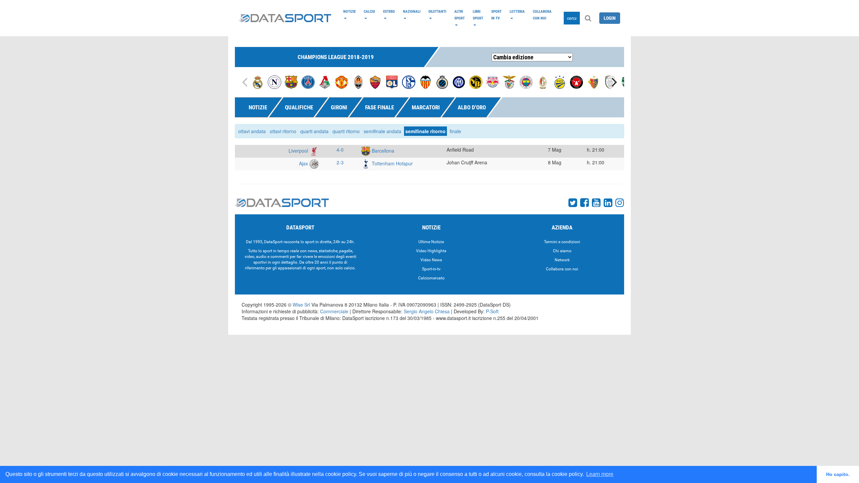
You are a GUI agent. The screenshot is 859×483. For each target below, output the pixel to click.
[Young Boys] (475, 81)
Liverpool (299, 150)
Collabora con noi (542, 14)
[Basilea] (593, 81)
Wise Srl (301, 304)
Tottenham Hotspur (391, 163)
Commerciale (334, 311)
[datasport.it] (285, 18)
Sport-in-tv (431, 269)
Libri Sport (478, 14)
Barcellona (382, 150)
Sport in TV (496, 14)
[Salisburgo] (492, 81)
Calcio (369, 11)
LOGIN (610, 18)
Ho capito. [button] (838, 474)
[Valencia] (425, 81)
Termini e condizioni (562, 241)
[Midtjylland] (576, 81)
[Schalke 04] (408, 81)
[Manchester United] (341, 81)
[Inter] (459, 81)
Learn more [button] (599, 474)
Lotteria (517, 11)
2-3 (340, 162)
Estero (389, 11)
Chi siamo (562, 251)
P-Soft (492, 311)
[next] (613, 82)
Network (562, 260)
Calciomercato (431, 278)
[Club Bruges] (442, 81)
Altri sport (459, 14)
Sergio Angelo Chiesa (427, 311)
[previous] (245, 82)
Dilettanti (437, 11)
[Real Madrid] (257, 81)
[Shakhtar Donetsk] (358, 81)
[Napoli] (274, 81)
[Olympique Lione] (392, 81)
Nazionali (411, 11)
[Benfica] (509, 81)
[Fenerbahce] (526, 81)
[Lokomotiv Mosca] (324, 81)
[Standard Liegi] (543, 81)
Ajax (304, 163)
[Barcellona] (291, 81)
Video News (431, 260)
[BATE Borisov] (559, 81)
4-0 (340, 149)
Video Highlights (431, 251)
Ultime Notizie (431, 241)
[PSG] (308, 81)
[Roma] (375, 81)
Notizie (349, 11)
